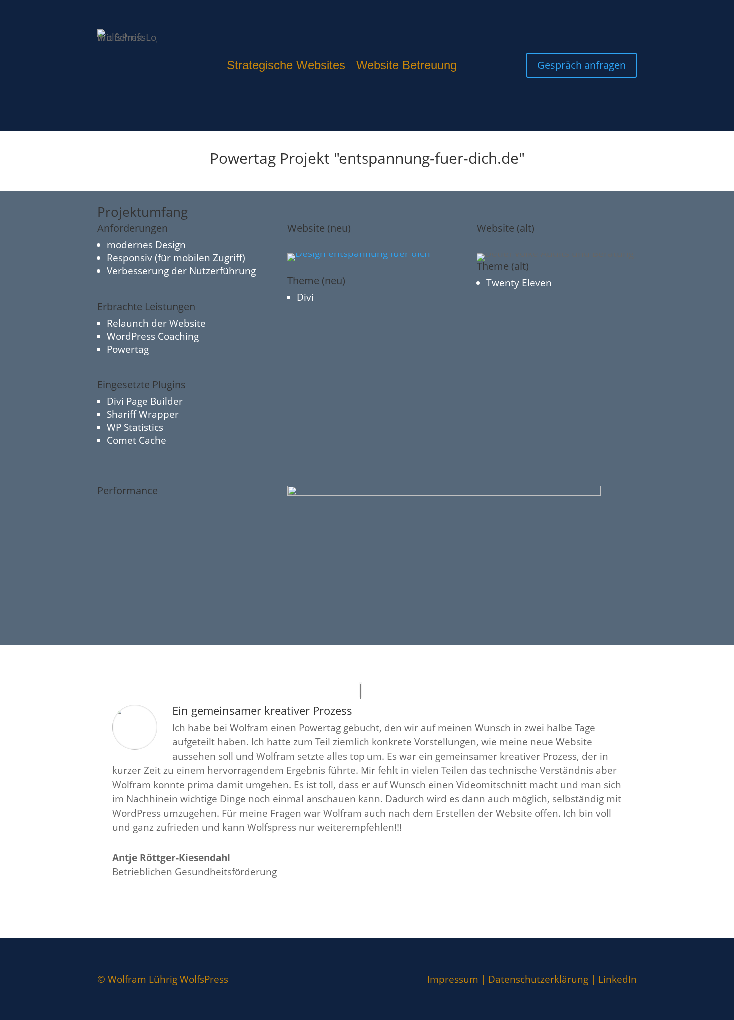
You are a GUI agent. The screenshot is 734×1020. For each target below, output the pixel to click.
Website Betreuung (406, 67)
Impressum (452, 979)
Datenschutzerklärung (538, 979)
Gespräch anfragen (581, 65)
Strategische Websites (286, 67)
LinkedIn (617, 979)
